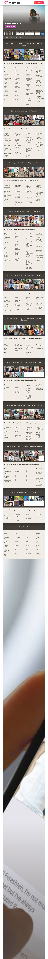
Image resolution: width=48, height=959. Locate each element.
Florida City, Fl (38, 77)
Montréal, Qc (17, 304)
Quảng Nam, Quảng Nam (39, 142)
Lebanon (16, 541)
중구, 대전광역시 (39, 473)
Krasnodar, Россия (39, 389)
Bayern (5, 428)
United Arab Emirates (6, 547)
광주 (15, 480)
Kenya (16, 544)
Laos (26, 534)
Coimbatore (38, 247)
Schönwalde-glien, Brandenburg (39, 437)
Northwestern (6, 387)
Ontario (5, 309)
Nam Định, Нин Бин (39, 133)
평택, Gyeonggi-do (39, 478)
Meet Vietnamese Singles (9, 37)
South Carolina (17, 86)
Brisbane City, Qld (18, 185)
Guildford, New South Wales (28, 194)
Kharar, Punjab (28, 267)
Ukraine (16, 540)
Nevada (16, 70)
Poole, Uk (16, 350)
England (5, 344)
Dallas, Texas (28, 83)
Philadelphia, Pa (28, 94)
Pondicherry (17, 241)
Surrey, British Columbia (28, 300)
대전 (26, 468)
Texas (16, 90)
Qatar (27, 542)
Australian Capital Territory (7, 186)
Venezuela (27, 544)
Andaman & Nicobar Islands (7, 234)
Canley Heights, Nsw (18, 190)
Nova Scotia (6, 306)
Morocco (5, 534)
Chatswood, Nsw (29, 199)
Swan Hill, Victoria (39, 194)
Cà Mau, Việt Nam (39, 138)
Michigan (5, 96)
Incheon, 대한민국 (39, 472)
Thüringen (16, 436)
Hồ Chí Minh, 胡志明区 (29, 138)
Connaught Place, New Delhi (29, 242)
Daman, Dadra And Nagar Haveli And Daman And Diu (39, 259)
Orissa (16, 240)
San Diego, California (29, 81)
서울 (26, 471)
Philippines (6, 540)
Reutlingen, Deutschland (38, 435)
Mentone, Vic (28, 185)
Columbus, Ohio (39, 73)
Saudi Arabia (6, 537)
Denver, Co (38, 93)
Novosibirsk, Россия (18, 394)
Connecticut (6, 75)
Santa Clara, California (38, 81)
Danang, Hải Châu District (18, 143)
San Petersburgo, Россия (29, 391)
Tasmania (6, 192)
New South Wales (7, 187)
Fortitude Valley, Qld (18, 202)
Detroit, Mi (38, 95)
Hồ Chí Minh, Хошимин (17, 140)
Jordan (37, 545)
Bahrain (37, 542)
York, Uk (16, 342)
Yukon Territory (17, 300)
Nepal (16, 536)
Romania (5, 556)
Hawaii (5, 82)
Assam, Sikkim (38, 251)
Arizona (5, 70)
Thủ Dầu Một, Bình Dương (39, 140)
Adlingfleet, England (39, 348)
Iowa (5, 87)
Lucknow (27, 247)
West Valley (28, 133)
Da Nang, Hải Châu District (7, 154)
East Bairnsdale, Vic (29, 192)
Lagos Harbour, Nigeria (17, 518)
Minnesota (6, 98)
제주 (26, 478)
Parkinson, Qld (17, 201)
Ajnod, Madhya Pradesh (39, 243)
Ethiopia (16, 546)
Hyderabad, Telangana (28, 256)
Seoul (16, 472)
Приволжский (17, 384)
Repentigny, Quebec (39, 303)
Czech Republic (28, 553)
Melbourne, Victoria (18, 186)
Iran (26, 554)
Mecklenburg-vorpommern (6, 437)
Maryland (6, 94)
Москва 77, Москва (39, 388)
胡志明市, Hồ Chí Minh (39, 148)
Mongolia (38, 532)
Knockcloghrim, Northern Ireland (29, 343)
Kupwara (27, 260)
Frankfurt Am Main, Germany (39, 439)
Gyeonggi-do (6, 478)
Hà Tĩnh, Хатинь (28, 152)
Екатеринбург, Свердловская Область (28, 397)
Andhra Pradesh (7, 235)
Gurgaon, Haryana (39, 257)
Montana (16, 67)
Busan (5, 468)
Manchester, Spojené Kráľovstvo (29, 346)
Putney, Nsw (28, 201)
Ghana (16, 533)
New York (16, 75)
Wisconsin (17, 98)
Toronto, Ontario (18, 301)
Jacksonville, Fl (38, 86)
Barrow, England (18, 353)
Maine (5, 92)
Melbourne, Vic (7, 198)
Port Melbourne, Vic (18, 192)
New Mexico (17, 74)
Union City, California (40, 98)
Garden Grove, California (28, 80)
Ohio (16, 79)
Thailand (5, 533)
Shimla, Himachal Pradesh (29, 264)
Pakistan (5, 541)
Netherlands (6, 550)
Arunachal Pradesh (7, 237)
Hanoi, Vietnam (7, 136)
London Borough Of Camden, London (18, 349)
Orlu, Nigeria (17, 520)
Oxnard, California (39, 76)
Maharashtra (17, 233)
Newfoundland (7, 302)
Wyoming (16, 99)
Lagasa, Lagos (6, 514)
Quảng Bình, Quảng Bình (29, 144)
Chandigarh (6, 241)
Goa (5, 248)
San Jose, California (29, 70)
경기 (15, 476)
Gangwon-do (6, 476)
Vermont (16, 92)
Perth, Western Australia (17, 188)
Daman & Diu (6, 246)
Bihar (5, 239)
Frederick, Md (38, 84)
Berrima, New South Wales (18, 204)
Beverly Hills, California (38, 71)
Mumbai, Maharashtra (17, 254)
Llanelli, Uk (38, 344)
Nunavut (5, 307)
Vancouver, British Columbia (29, 304)
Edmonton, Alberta (18, 308)
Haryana (5, 251)
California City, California (38, 88)
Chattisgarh (6, 242)
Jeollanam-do (17, 471)
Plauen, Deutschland (40, 430)
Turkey (5, 536)
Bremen (5, 432)
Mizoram (16, 237)
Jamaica (37, 540)
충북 (26, 480)
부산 (26, 470)
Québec (16, 297)
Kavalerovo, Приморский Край (29, 385)
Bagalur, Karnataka (39, 241)
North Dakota (17, 78)
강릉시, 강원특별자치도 (39, 475)
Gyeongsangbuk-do (7, 480)
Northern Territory (7, 188)
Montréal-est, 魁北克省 (39, 298)
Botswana (27, 549)
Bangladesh (38, 533)
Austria (16, 532)
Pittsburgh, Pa (38, 101)
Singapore (6, 545)
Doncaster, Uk (28, 352)
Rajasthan (16, 244)
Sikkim (16, 245)
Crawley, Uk (28, 350)
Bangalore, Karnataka (17, 259)
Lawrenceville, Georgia (38, 97)
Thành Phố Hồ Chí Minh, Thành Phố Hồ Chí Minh (7, 146)
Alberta (5, 297)
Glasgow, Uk (17, 351)
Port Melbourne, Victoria (39, 191)
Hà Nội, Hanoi (17, 147)
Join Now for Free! (39, 2)
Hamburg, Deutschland (28, 429)
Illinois (5, 84)
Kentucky (5, 90)
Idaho (5, 83)
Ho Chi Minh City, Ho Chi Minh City (18, 150)
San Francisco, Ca (29, 78)
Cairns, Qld (38, 199)
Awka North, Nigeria (29, 517)
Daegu (5, 473)
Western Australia (7, 195)
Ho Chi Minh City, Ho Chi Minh (7, 156)
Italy (37, 534)
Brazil (5, 548)
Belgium (27, 533)
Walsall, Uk (27, 353)
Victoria (5, 194)
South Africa (17, 538)
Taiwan (5, 538)
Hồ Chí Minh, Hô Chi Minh (7, 150)
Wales (5, 349)
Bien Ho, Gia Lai (28, 134)
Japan (16, 534)
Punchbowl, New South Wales (28, 187)
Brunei (37, 550)
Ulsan (16, 474)
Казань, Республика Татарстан (40, 385)
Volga (5, 392)
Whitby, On (27, 309)
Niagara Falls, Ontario (38, 300)
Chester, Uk (38, 342)
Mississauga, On (39, 308)
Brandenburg (6, 431)
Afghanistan (28, 545)
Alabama (5, 67)
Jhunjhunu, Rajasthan (40, 245)
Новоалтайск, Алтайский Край (29, 389)
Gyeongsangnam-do (7, 481)
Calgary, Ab (17, 309)
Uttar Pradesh (17, 249)
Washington (17, 95)
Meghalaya (17, 236)
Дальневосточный (7, 394)
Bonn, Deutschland (29, 430)
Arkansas (6, 71)
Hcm (15, 138)
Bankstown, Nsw (28, 188)
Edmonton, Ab (17, 305)
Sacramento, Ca (28, 103)
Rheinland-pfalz (17, 430)
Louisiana (6, 91)
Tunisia (16, 549)
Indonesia (16, 542)
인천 (26, 474)
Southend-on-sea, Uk (29, 347)
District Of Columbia (8, 78)
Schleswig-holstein (18, 435)
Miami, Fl (27, 86)
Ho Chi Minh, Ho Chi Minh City (7, 134)
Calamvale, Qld (28, 191)
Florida (5, 79)
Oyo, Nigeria (38, 514)
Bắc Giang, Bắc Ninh (29, 142)
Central (5, 384)
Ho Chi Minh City (39, 137)
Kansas (5, 88)
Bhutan (27, 546)
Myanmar (27, 550)
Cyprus (16, 550)
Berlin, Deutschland (29, 427)
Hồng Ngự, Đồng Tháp (28, 156)
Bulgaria (37, 549)
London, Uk (6, 350)
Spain (5, 555)
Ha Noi (16, 136)
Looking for (11, 31)
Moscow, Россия (18, 392)
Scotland (5, 348)
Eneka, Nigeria (6, 517)
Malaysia (5, 532)
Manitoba (6, 300)
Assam (5, 238)
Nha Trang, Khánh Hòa (7, 139)
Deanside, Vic (38, 198)
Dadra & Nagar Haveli (7, 244)
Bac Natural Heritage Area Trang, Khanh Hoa (29, 140)
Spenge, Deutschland (38, 428)
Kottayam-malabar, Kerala (39, 256)
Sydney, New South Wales (29, 198)
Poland (37, 546)
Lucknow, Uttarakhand (38, 253)
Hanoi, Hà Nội (6, 135)
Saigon (37, 134)
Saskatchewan (17, 298)
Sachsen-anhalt (17, 434)
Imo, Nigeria (28, 514)
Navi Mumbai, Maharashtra (38, 240)
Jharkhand (6, 255)
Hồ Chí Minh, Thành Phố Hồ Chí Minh (7, 143)
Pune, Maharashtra (29, 239)
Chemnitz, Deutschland (38, 433)
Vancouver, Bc (28, 312)
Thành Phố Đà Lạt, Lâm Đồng (29, 149)
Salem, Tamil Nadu (39, 261)
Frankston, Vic (38, 185)
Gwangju (5, 477)
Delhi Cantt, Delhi (29, 236)
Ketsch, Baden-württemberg (28, 439)
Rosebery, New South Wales (39, 196)
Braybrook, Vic (28, 203)
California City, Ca (39, 67)
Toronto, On (17, 302)
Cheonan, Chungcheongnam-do (39, 482)
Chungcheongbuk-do (8, 470)
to (20, 31)
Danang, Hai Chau (7, 151)
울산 (26, 472)
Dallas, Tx (27, 71)
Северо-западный (18, 386)
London (5, 352)
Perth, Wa (6, 199)
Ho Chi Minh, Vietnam (8, 140)
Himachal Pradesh (7, 252)
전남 (26, 475)
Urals (5, 391)
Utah (16, 91)
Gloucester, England (18, 346)
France (5, 544)
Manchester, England (18, 345)
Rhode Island (17, 84)
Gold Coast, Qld (18, 191)
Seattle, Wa (38, 75)
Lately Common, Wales (28, 349)
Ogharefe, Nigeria (7, 518)
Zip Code (37, 31)
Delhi (5, 247)
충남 (26, 479)
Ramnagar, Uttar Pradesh (28, 250)
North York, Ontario (39, 307)
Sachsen (16, 432)
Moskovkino (28, 392)
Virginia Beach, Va (39, 85)
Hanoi (16, 133)
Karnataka (6, 256)
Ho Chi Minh (6, 148)
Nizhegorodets (39, 390)
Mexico (27, 532)
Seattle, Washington (29, 93)
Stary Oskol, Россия (29, 394)
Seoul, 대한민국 (39, 468)
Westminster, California (28, 96)
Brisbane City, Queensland (17, 194)
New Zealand (17, 537)
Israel (5, 551)
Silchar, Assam (38, 249)
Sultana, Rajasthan (29, 268)
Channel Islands (7, 342)
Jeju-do (16, 468)
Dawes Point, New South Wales (39, 193)
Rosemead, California (28, 99)
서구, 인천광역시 (39, 485)
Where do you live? (29, 31)
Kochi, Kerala (38, 235)
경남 (15, 478)
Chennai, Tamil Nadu (18, 257)
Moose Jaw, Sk (28, 305)
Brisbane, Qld (6, 202)
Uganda (27, 536)
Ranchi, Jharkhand (39, 250)
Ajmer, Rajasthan (39, 246)
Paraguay (38, 541)
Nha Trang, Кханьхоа (8, 141)
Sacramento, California (28, 85)
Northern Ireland (7, 346)
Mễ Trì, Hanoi (38, 150)
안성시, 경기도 (38, 479)
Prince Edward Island (8, 310)
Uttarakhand (17, 250)
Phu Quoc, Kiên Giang (28, 151)
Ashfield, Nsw (17, 196)
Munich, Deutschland (29, 432)
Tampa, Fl (27, 104)
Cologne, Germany (39, 429)
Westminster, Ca (28, 75)
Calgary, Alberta (17, 306)
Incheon (5, 482)
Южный (16, 391)
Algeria (5, 542)
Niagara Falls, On (39, 304)
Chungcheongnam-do (7, 472)
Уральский (17, 388)
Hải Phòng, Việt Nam (18, 153)
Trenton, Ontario (29, 308)
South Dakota (17, 87)
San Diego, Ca (28, 90)
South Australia (7, 191)
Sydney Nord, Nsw (39, 200)
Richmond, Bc (28, 310)
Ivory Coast (38, 544)
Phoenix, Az (38, 72)
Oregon (16, 82)
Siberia (5, 388)
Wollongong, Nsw (29, 190)
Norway (16, 545)
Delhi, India (17, 255)
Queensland (6, 190)
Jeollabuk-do (17, 470)
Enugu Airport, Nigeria (17, 515)
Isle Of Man (6, 345)
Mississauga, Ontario (28, 298)
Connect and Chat (10, 26)
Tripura (16, 248)
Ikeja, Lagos (6, 515)
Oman (16, 554)
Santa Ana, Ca (28, 89)
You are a (6, 31)
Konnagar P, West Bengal (29, 258)
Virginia (16, 94)
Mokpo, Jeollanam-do (39, 470)
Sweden (37, 536)
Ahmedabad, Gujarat (29, 233)
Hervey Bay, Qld (28, 196)
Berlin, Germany (28, 433)
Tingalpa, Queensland (38, 187)
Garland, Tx (38, 79)
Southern (6, 390)
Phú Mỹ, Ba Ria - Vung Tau (29, 146)
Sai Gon (16, 141)
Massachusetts (7, 95)
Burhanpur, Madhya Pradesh (29, 254)
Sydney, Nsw (6, 196)
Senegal (37, 553)
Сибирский (17, 387)
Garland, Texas (39, 99)
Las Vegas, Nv (28, 101)
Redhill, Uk (17, 344)
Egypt (26, 538)
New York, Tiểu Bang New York (39, 92)
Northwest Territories (6, 305)
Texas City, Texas (39, 82)
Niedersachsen (17, 427)
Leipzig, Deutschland (29, 434)
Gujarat (5, 250)
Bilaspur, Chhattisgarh (28, 252)
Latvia (27, 541)
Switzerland (6, 552)
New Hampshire (18, 71)
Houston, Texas (17, 100)
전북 (26, 476)
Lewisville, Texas (39, 90)
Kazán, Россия (28, 395)
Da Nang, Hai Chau (18, 148)
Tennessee (17, 88)
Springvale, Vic (38, 188)
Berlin (5, 430)
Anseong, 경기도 (39, 484)
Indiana (5, 86)
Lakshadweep (6, 259)
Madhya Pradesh (7, 260)
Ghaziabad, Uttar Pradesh (29, 246)
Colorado (6, 74)
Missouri (5, 100)
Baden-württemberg (7, 427)
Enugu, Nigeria (17, 516)
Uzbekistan (38, 554)
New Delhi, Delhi (18, 260)
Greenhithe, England (39, 346)
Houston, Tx (28, 67)
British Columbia (7, 298)
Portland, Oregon (29, 100)
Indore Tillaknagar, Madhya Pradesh (39, 234)
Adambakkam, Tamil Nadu (29, 238)
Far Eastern (6, 386)
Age (16, 31)
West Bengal (17, 252)
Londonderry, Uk (39, 345)
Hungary (27, 537)
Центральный (17, 390)
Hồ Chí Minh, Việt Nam (18, 135)
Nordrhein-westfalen (18, 428)
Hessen (5, 435)
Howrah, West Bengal (38, 238)
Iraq (15, 553)
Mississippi (6, 99)
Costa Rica (27, 540)
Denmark (38, 538)
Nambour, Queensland (17, 199)
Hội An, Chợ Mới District (39, 146)
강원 (15, 475)
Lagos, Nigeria (28, 518)
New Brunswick (7, 301)
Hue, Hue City (17, 152)
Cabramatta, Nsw (29, 202)
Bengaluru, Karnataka (27, 244)
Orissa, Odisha (28, 265)
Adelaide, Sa (6, 200)
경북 (15, 479)
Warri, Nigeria (28, 515)
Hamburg (6, 434)
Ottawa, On (28, 306)
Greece (37, 537)
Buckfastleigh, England (28, 355)
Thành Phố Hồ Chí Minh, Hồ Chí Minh (18, 146)
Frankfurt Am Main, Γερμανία (29, 437)
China (5, 554)
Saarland (16, 431)
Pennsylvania (17, 83)
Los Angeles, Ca (28, 74)
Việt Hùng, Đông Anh (39, 144)
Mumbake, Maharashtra (28, 262)
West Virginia (17, 96)
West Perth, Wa (17, 197)
